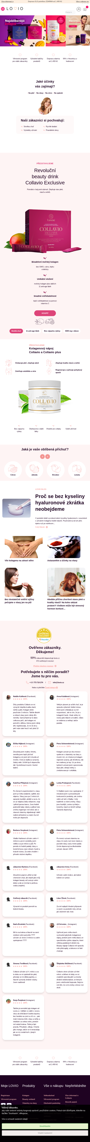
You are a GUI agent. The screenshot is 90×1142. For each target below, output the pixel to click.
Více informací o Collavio (71, 1096)
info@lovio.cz (58, 682)
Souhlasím (45, 1126)
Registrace (5, 1095)
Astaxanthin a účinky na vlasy (62, 560)
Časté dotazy (50, 687)
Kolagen (25, 1095)
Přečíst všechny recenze (43, 666)
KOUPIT (45, 313)
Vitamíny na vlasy (29, 1103)
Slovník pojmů (71, 1102)
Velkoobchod (49, 1095)
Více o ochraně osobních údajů (15, 1119)
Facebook (77, 963)
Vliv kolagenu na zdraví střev (19, 560)
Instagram (74, 696)
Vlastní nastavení (45, 1133)
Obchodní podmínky (52, 1103)
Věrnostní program (8, 1099)
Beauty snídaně (28, 1099)
